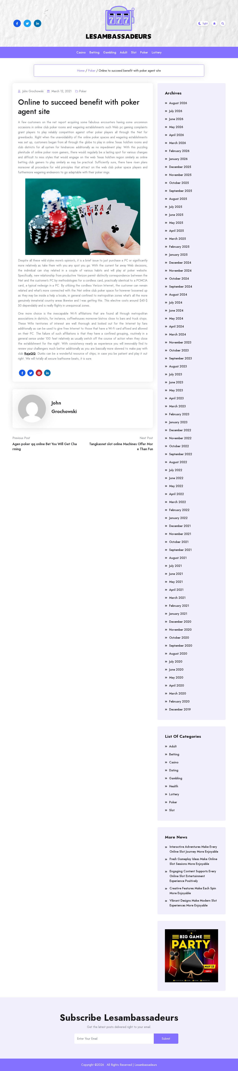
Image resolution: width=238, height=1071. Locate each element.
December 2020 (180, 622)
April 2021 (176, 590)
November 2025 (180, 175)
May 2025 (176, 223)
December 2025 (180, 167)
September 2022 (180, 454)
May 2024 (176, 318)
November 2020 (180, 630)
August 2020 (178, 653)
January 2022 (178, 518)
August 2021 (178, 558)
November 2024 (180, 270)
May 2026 (176, 127)
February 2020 (179, 701)
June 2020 (176, 669)
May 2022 (176, 486)
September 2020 (180, 645)
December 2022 (180, 430)
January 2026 (178, 159)
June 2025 (176, 215)
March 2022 (177, 502)
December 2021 (180, 526)
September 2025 (180, 191)
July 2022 (175, 470)
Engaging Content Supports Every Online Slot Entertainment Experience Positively (193, 876)
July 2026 (175, 111)
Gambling (109, 52)
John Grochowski (64, 407)
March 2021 (177, 598)
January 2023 (178, 422)
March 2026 (177, 143)
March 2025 (177, 239)
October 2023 (179, 350)
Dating (173, 770)
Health (173, 786)
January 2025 (178, 255)
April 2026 (176, 135)
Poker (144, 52)
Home (81, 70)
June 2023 (176, 382)
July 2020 (175, 661)
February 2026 (179, 151)
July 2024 (175, 302)
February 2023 (179, 414)
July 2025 (175, 207)
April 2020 (176, 685)
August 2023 (178, 366)
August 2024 (178, 294)
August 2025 (178, 199)
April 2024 (176, 326)
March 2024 (177, 334)
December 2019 (180, 709)
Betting (94, 52)
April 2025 (176, 231)
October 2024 (179, 278)
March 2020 (177, 693)
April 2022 (176, 494)
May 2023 (176, 390)
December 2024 (180, 263)
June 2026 (176, 119)
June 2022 (176, 478)
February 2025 (179, 247)
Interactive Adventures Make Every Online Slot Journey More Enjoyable (194, 849)
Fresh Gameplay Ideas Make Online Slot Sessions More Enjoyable (193, 861)
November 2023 (180, 342)
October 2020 (179, 638)
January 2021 (178, 614)
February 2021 (179, 606)
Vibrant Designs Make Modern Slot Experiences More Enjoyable (193, 903)
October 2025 (179, 183)
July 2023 (175, 374)
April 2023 (176, 398)
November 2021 (180, 534)
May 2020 (176, 677)
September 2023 (180, 358)
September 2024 (180, 286)
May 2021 (176, 582)
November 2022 (180, 438)
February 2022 (179, 510)
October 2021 (179, 542)
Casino (81, 52)
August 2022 (178, 462)
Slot (133, 52)
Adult (123, 52)
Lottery (157, 52)
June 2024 (176, 310)
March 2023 (177, 406)
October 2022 (179, 446)
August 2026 (178, 103)
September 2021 (180, 550)
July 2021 (175, 566)
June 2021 (176, 574)
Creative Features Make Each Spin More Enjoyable (193, 890)
